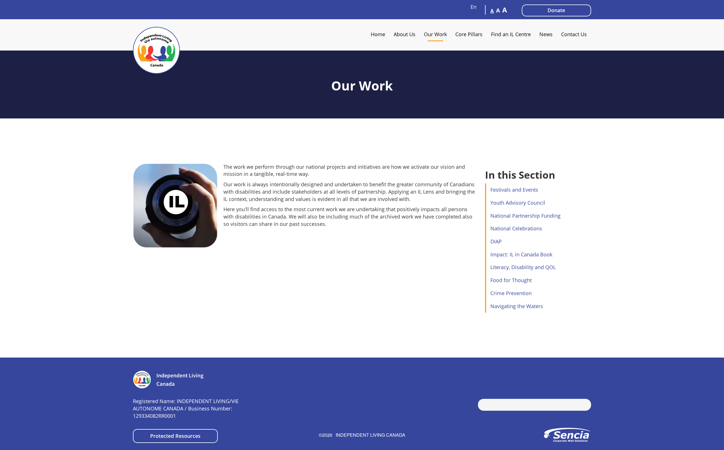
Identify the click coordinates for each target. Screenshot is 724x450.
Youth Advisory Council (517, 202)
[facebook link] (570, 377)
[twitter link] (578, 377)
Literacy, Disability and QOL (523, 267)
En (474, 6)
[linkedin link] (587, 377)
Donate (556, 10)
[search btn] (482, 405)
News (546, 34)
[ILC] (156, 50)
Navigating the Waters (516, 306)
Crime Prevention (511, 293)
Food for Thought (511, 280)
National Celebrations (516, 228)
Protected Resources (175, 435)
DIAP (496, 241)
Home (378, 34)
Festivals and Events (514, 189)
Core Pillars (468, 34)
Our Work (435, 34)
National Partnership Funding (525, 215)
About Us (404, 34)
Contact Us (574, 34)
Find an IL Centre (511, 34)
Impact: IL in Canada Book (521, 254)
